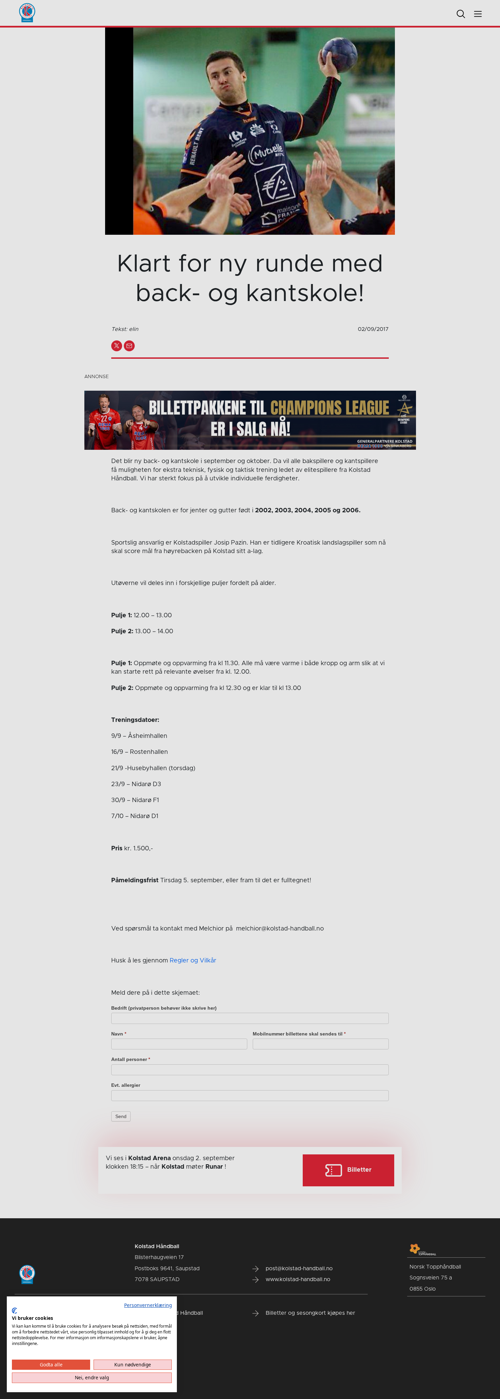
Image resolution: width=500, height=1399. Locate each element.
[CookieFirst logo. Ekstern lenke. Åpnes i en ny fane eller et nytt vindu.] (14, 1311)
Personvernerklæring (148, 1305)
